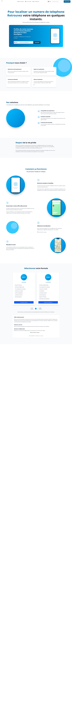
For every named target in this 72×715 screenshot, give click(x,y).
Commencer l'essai (23, 302)
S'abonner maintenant (48, 302)
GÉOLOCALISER (67, 1)
